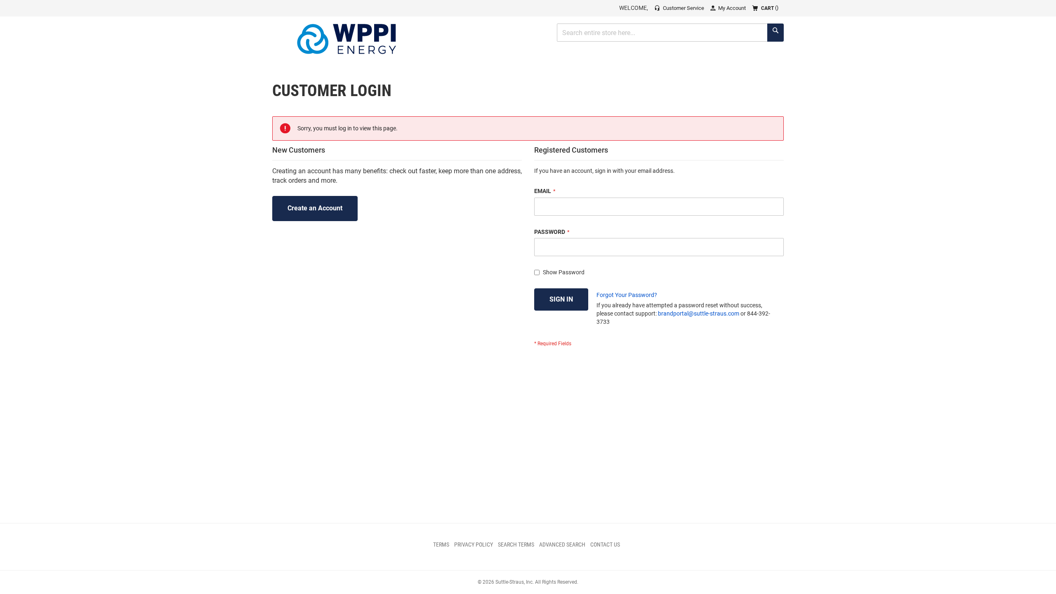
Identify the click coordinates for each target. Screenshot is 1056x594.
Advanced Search (562, 544)
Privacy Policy (473, 544)
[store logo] (346, 39)
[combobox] (670, 33)
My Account (732, 8)
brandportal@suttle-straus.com (698, 313)
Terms (441, 544)
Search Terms (516, 544)
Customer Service (683, 8)
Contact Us (605, 544)
